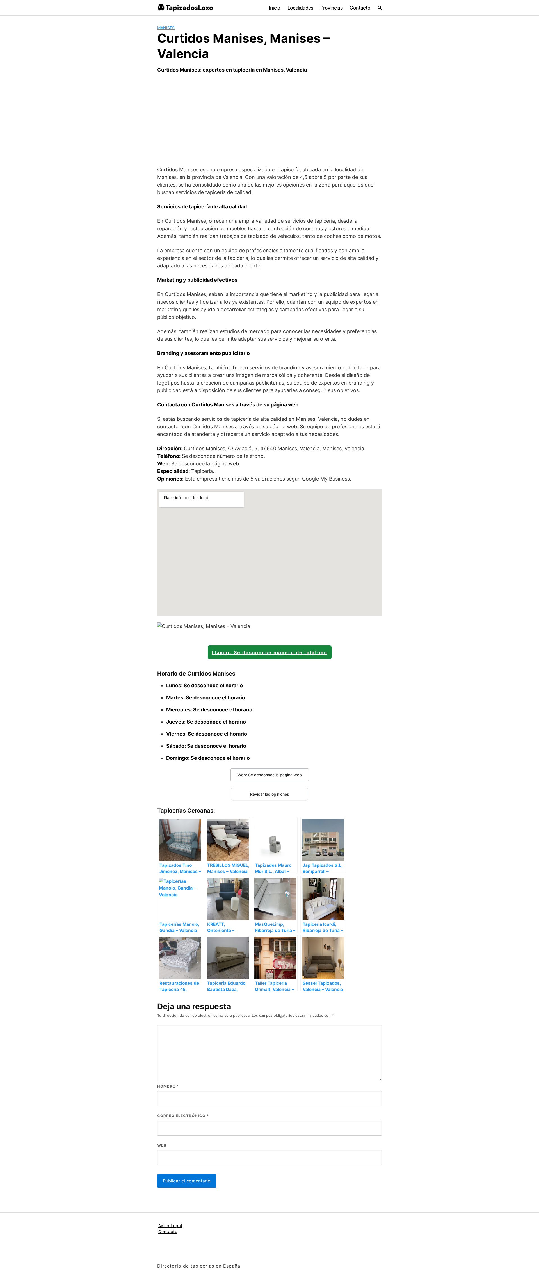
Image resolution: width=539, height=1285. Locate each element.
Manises (166, 27)
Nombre (168, 1086)
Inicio (274, 8)
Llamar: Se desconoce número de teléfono (269, 652)
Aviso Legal (170, 1225)
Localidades (300, 8)
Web (161, 1145)
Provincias (331, 8)
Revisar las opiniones (269, 794)
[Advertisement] (269, 119)
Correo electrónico (183, 1115)
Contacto (360, 8)
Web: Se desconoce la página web (269, 774)
